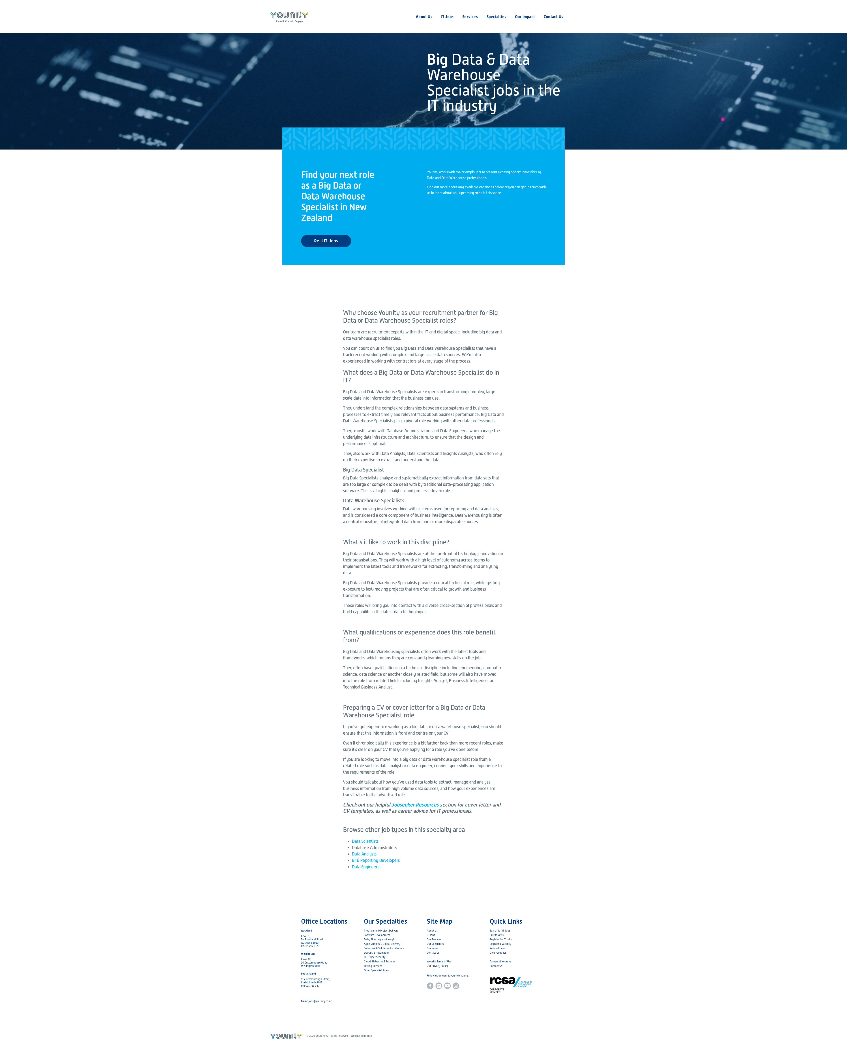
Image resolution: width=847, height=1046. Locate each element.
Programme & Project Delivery (381, 930)
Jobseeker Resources (415, 805)
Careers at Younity (500, 961)
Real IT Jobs (326, 240)
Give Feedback (498, 952)
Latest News (497, 935)
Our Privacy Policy (437, 965)
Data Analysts (364, 853)
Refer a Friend (498, 948)
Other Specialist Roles (376, 970)
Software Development (377, 935)
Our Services (434, 939)
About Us (424, 16)
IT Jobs (447, 16)
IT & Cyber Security (374, 957)
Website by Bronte (361, 1035)
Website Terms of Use (439, 961)
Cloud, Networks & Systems (379, 961)
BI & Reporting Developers (376, 860)
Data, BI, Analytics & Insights (380, 939)
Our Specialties (435, 943)
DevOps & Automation (377, 952)
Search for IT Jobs (500, 930)
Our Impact (525, 16)
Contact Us (553, 16)
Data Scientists (365, 841)
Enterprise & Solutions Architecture (384, 948)
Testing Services (373, 965)
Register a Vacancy (500, 943)
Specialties (496, 16)
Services (470, 16)
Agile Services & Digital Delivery (382, 943)
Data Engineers (365, 866)
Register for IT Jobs (501, 939)
